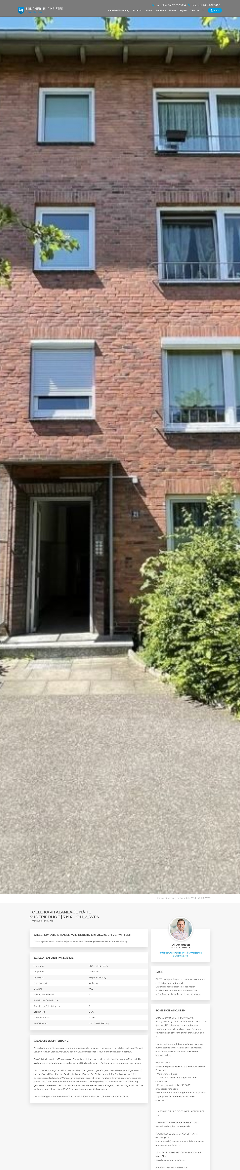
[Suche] (203, 10)
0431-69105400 (211, 5)
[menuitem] (118, 10)
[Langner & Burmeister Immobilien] (40, 10)
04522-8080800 (177, 5)
